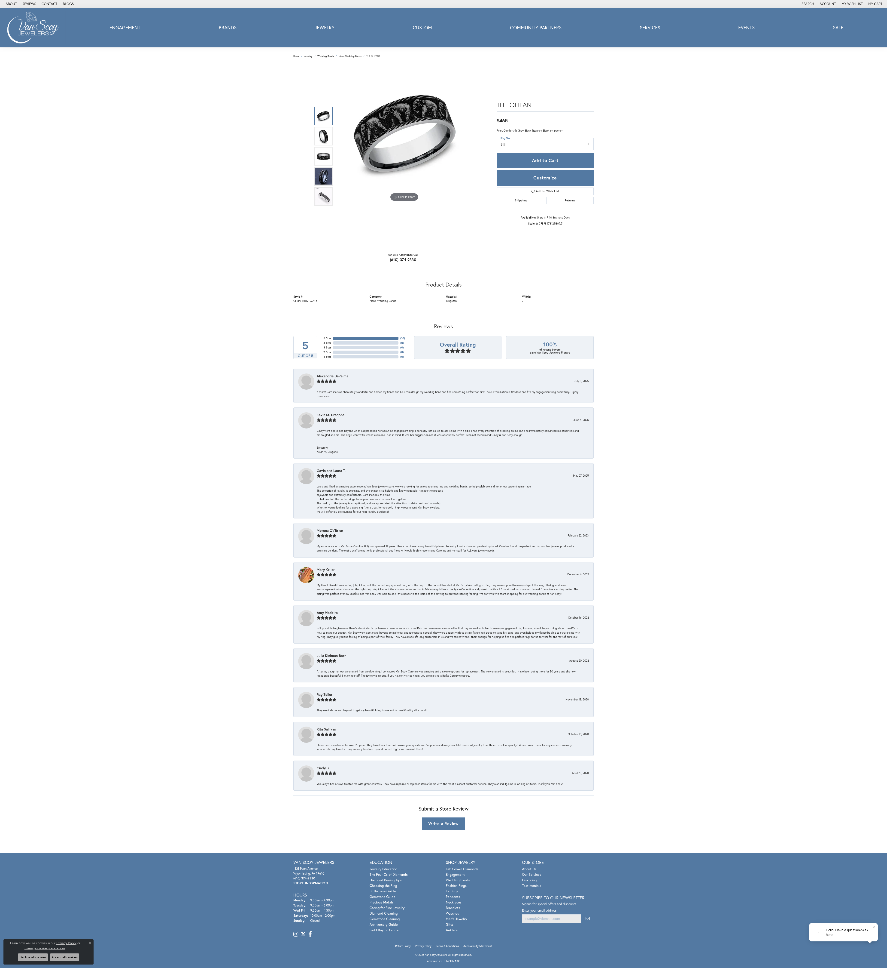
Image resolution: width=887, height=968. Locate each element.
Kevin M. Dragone (330, 415)
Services (650, 27)
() (402, 338)
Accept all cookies (65, 957)
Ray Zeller (324, 694)
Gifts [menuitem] (449, 924)
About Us (529, 868)
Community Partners (536, 27)
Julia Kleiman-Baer (331, 655)
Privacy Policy (423, 946)
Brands (228, 27)
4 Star (327, 343)
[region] (404, 156)
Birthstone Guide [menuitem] (383, 891)
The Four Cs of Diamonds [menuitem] (389, 874)
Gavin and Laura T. (331, 470)
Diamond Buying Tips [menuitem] (386, 880)
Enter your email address (539, 910)
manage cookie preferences (44, 948)
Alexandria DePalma (332, 376)
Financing (529, 880)
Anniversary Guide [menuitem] (384, 924)
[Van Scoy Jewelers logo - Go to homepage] (34, 27)
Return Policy (403, 946)
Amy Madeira (327, 612)
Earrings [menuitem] (452, 891)
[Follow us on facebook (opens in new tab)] (310, 934)
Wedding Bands (325, 56)
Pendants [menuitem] (453, 896)
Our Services (531, 874)
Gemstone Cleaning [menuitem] (385, 918)
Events (746, 27)
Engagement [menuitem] (455, 874)
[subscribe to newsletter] (587, 918)
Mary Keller (326, 569)
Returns (570, 200)
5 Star (327, 338)
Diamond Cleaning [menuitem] (384, 913)
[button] (807, 4)
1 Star (327, 356)
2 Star (327, 352)
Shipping (521, 200)
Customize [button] (545, 178)
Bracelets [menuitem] (453, 907)
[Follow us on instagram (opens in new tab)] (295, 934)
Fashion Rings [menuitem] (456, 885)
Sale (838, 27)
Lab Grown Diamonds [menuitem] (462, 868)
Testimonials (531, 885)
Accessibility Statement (477, 946)
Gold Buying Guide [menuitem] (384, 930)
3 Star (327, 347)
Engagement (124, 27)
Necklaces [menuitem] (454, 902)
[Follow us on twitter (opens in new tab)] (303, 934)
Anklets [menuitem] (452, 930)
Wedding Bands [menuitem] (458, 880)
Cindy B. (323, 768)
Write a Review (443, 823)
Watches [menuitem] (452, 913)
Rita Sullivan (326, 729)
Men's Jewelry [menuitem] (456, 918)
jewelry (308, 56)
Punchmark (451, 961)
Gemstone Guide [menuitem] (382, 896)
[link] (11, 4)
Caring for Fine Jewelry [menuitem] (387, 907)
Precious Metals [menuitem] (382, 902)
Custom (422, 27)
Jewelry (324, 27)
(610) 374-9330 (403, 259)
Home (296, 56)
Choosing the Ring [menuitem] (383, 885)
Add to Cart (545, 160)
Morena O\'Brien (330, 530)
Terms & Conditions (447, 946)
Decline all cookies (32, 957)
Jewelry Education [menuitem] (384, 868)
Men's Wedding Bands (350, 56)
